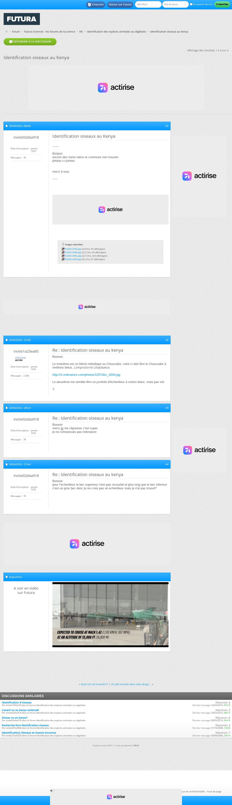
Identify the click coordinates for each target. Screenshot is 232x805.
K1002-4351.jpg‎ (73, 256)
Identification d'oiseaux (17, 702)
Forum (16, 31)
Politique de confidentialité (190, 791)
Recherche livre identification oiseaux (25, 725)
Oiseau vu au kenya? (15, 717)
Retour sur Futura (120, 4)
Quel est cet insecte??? (94, 684)
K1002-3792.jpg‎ (73, 249)
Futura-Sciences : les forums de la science (49, 31)
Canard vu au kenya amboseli (20, 710)
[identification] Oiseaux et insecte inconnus (29, 732)
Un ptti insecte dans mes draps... (131, 684)
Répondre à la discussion (30, 42)
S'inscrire (95, 5)
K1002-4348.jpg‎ (73, 252)
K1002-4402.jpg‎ (73, 259)
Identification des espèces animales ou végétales (116, 31)
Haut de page (214, 791)
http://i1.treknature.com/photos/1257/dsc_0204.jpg (86, 374)
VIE (81, 31)
